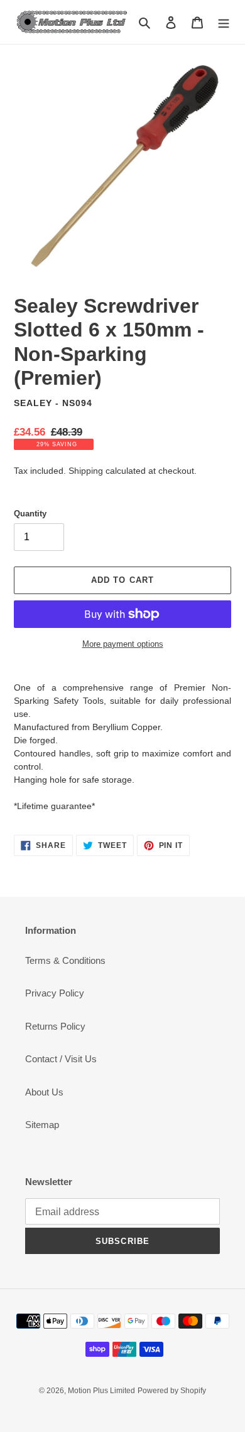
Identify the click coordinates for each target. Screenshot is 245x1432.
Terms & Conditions (65, 960)
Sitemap (42, 1124)
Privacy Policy (54, 993)
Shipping (85, 471)
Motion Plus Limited (101, 1390)
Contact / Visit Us (61, 1058)
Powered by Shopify (172, 1390)
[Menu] (223, 22)
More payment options (122, 644)
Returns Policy (55, 1026)
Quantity (30, 513)
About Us (44, 1092)
